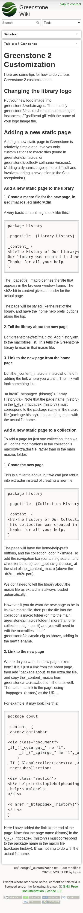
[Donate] (32, 897)
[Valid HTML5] (70, 897)
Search (38, 22)
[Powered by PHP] (51, 897)
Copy (71, 224)
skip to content (70, 4)
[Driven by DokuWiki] (51, 902)
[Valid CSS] (32, 902)
